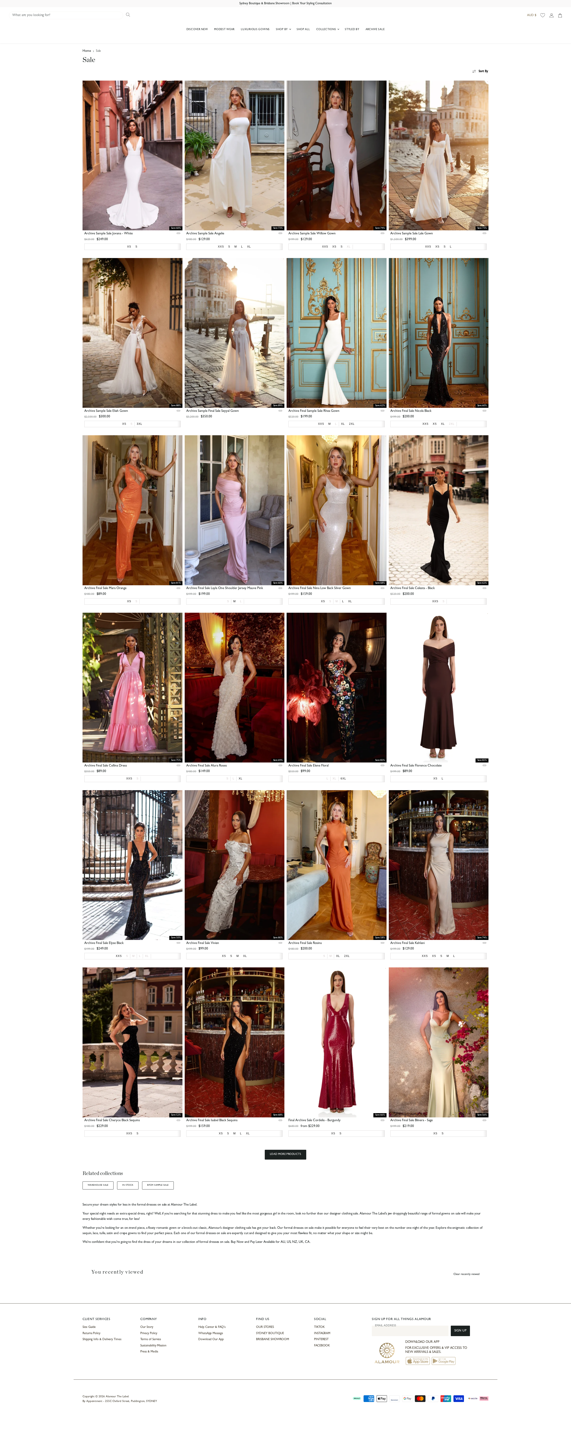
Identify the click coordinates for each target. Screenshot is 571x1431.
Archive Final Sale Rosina (305, 943)
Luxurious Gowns (255, 29)
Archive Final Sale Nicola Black (410, 411)
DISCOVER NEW (197, 29)
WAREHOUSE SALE (98, 1185)
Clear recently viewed (466, 1274)
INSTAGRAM (322, 1333)
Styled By (352, 29)
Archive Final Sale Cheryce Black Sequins (112, 1120)
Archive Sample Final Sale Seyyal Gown (212, 411)
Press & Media (149, 1351)
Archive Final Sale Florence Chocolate (416, 766)
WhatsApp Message (210, 1333)
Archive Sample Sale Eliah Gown (106, 411)
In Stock (127, 1185)
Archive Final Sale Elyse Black (104, 943)
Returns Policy (91, 1333)
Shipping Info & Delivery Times (102, 1339)
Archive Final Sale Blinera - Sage (411, 1120)
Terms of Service (150, 1339)
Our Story (146, 1327)
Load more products (285, 1154)
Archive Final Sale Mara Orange (105, 588)
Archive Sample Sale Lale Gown (411, 233)
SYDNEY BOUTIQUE (270, 1333)
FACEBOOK (322, 1345)
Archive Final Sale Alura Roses (206, 766)
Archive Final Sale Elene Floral (308, 766)
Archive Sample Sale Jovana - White (108, 233)
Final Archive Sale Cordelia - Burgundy (314, 1120)
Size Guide (89, 1327)
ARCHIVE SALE (375, 29)
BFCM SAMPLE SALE (158, 1185)
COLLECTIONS (326, 29)
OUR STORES (265, 1327)
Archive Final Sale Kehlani (407, 943)
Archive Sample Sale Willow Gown (312, 233)
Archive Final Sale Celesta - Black (412, 588)
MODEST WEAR (224, 29)
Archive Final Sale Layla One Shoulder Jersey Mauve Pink (224, 588)
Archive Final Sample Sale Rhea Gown (313, 411)
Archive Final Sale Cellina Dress (105, 766)
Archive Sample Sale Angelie (205, 233)
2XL (452, 423)
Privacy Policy (148, 1333)
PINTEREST (321, 1339)
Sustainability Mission (153, 1345)
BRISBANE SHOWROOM (272, 1339)
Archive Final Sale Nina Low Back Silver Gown (319, 588)
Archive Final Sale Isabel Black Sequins (212, 1120)
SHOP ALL (303, 29)
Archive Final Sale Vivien (202, 943)
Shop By (282, 29)
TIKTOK (319, 1327)
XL (349, 246)
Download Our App (211, 1339)
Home (87, 51)
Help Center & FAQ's (212, 1327)
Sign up (460, 1330)
